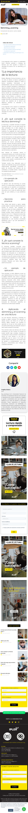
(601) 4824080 (7, 750)
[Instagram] (18, 722)
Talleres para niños (5, 640)
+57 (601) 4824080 (14, 756)
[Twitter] (12, 722)
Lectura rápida (17, 31)
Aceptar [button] (10, 810)
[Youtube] (15, 722)
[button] (26, 4)
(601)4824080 (8, 762)
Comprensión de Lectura (7, 31)
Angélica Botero (5, 389)
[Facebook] (9, 722)
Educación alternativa (5, 673)
